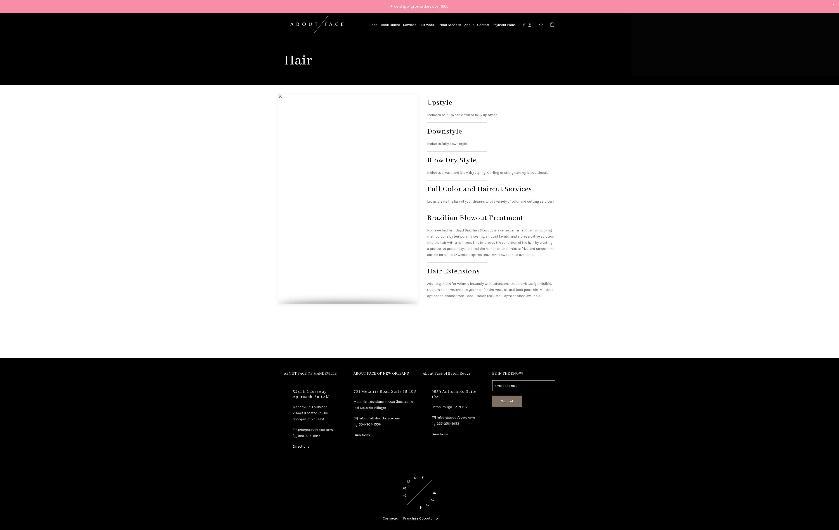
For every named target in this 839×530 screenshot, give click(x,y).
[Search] (540, 25)
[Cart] (552, 25)
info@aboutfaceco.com (315, 430)
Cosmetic (390, 518)
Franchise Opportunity (421, 518)
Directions (301, 446)
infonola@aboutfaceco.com (379, 418)
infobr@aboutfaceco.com (456, 417)
